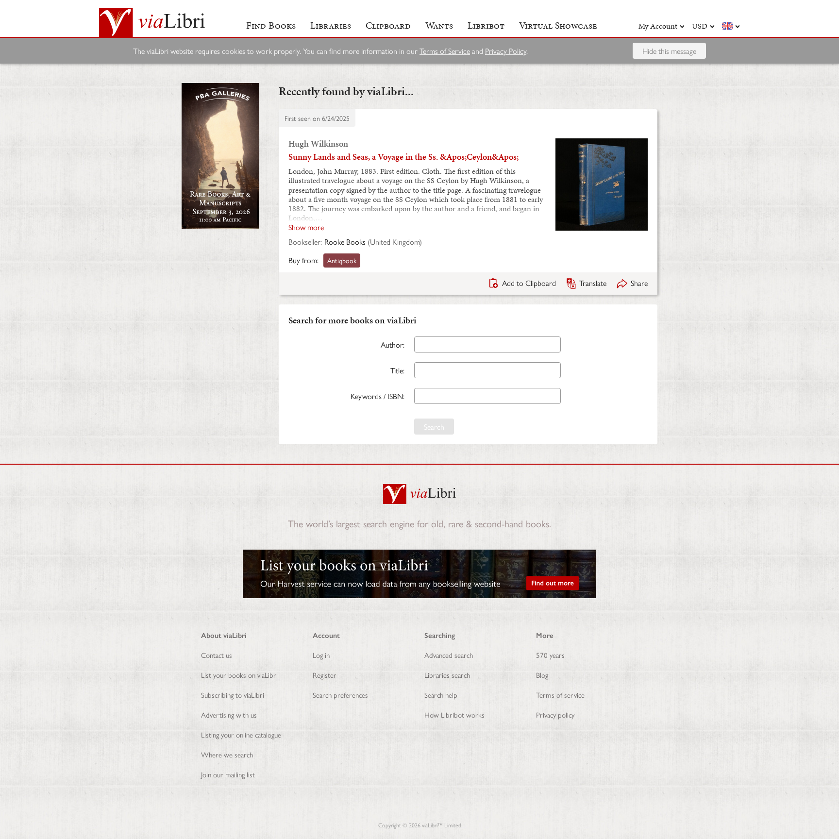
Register (324, 675)
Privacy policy (555, 714)
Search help (440, 694)
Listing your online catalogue (241, 734)
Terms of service (560, 694)
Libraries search (447, 675)
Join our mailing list (228, 774)
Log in (321, 655)
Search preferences (340, 694)
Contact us (216, 655)
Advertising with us (229, 714)
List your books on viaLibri (239, 675)
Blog (542, 675)
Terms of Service (445, 50)
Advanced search (448, 655)
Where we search (227, 754)
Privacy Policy (505, 50)
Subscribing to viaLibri (232, 694)
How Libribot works (454, 714)
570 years (550, 655)
